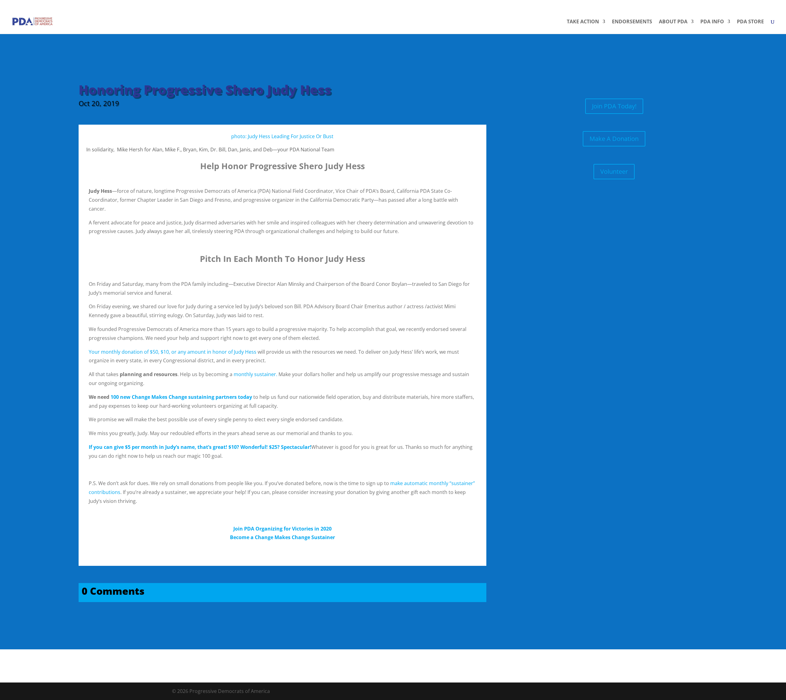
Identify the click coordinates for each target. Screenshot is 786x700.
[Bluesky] (775, 4)
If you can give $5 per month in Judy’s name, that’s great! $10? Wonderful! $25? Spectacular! (200, 447)
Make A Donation (614, 138)
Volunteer (614, 171)
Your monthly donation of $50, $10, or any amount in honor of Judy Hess (172, 351)
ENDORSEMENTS (632, 22)
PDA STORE (750, 22)
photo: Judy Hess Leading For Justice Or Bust (282, 136)
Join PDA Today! (614, 106)
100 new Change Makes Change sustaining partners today (181, 397)
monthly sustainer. (255, 374)
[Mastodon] (766, 5)
